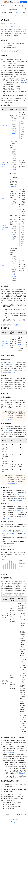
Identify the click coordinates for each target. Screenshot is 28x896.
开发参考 (10, 12)
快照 (3, 265)
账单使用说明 (11, 372)
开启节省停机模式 (10, 430)
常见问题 (22, 12)
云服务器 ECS (8, 16)
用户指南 (4, 12)
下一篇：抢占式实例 (22, 815)
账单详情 (10, 364)
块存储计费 (13, 186)
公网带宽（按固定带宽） (5, 227)
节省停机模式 (22, 774)
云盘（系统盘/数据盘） (5, 164)
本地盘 (21, 81)
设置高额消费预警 (9, 546)
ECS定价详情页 (14, 276)
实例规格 (4, 125)
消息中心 (6, 531)
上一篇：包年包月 (5, 815)
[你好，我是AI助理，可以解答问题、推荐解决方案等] (19, 5)
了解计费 (14, 16)
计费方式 (19, 16)
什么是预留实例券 (17, 500)
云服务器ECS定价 (14, 234)
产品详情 (13, 26)
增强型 (22, 82)
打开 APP (23, 2)
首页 (2, 16)
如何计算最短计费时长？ (15, 325)
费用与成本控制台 (9, 533)
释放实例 (13, 408)
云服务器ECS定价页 (14, 133)
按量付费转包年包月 (18, 510)
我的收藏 (23, 26)
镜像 (3, 198)
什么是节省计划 (15, 494)
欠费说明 (20, 389)
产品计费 (16, 12)
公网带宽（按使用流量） (5, 343)
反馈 (16, 822)
